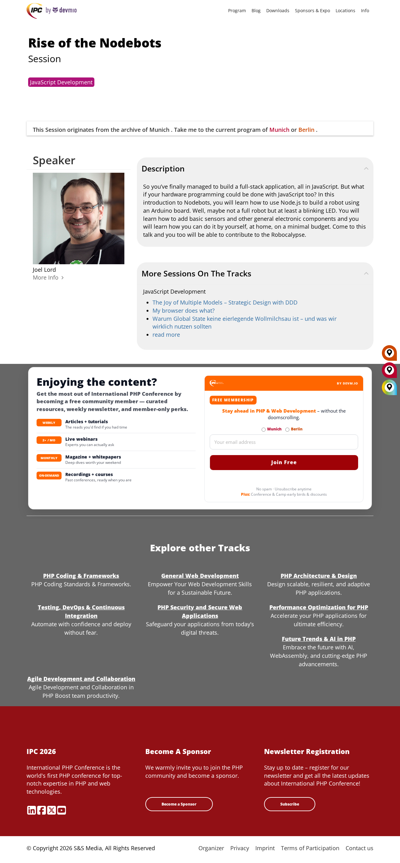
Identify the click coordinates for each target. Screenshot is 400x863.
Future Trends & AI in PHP (319, 638)
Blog (256, 10)
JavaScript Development (61, 82)
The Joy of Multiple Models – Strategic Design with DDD (225, 302)
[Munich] (389, 372)
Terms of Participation (310, 848)
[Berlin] (389, 355)
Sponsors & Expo (312, 10)
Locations (345, 10)
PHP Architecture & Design (319, 575)
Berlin (306, 129)
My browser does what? (183, 310)
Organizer (211, 848)
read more (166, 334)
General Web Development (200, 575)
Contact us (359, 848)
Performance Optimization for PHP (318, 607)
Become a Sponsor (179, 804)
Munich (279, 129)
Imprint (265, 848)
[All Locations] (389, 387)
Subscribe (289, 804)
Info (365, 10)
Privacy (239, 848)
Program (237, 10)
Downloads (277, 10)
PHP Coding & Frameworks (81, 575)
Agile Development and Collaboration (81, 678)
